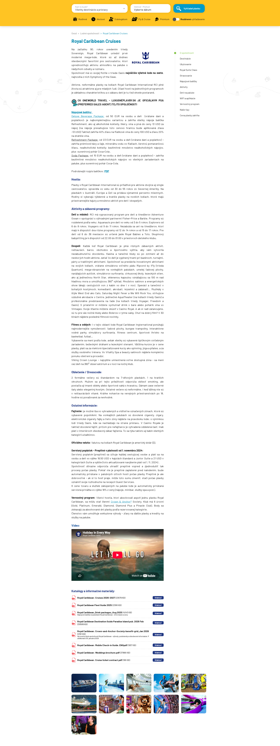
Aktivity (184, 87)
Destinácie (185, 58)
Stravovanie (186, 75)
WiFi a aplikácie (187, 98)
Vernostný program (189, 104)
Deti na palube (187, 92)
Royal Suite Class (188, 69)
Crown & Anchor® (121, 501)
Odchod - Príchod (142, 7)
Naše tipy (184, 109)
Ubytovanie (185, 64)
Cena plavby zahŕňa (189, 115)
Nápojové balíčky (188, 81)
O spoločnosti (187, 52)
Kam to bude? (81, 7)
